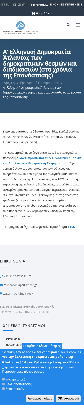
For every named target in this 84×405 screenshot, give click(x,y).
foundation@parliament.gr (20, 285)
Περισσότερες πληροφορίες (23, 371)
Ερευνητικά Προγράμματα (39, 82)
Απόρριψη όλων (40, 398)
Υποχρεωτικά (15, 379)
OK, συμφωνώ (68, 398)
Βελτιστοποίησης (18, 384)
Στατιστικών (14, 389)
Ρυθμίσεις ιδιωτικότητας (42, 346)
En (3, 4)
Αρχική (9, 82)
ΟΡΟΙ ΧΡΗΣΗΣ (15, 339)
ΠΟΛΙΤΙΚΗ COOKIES (19, 345)
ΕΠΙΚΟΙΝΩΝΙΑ (34, 5)
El (7, 4)
